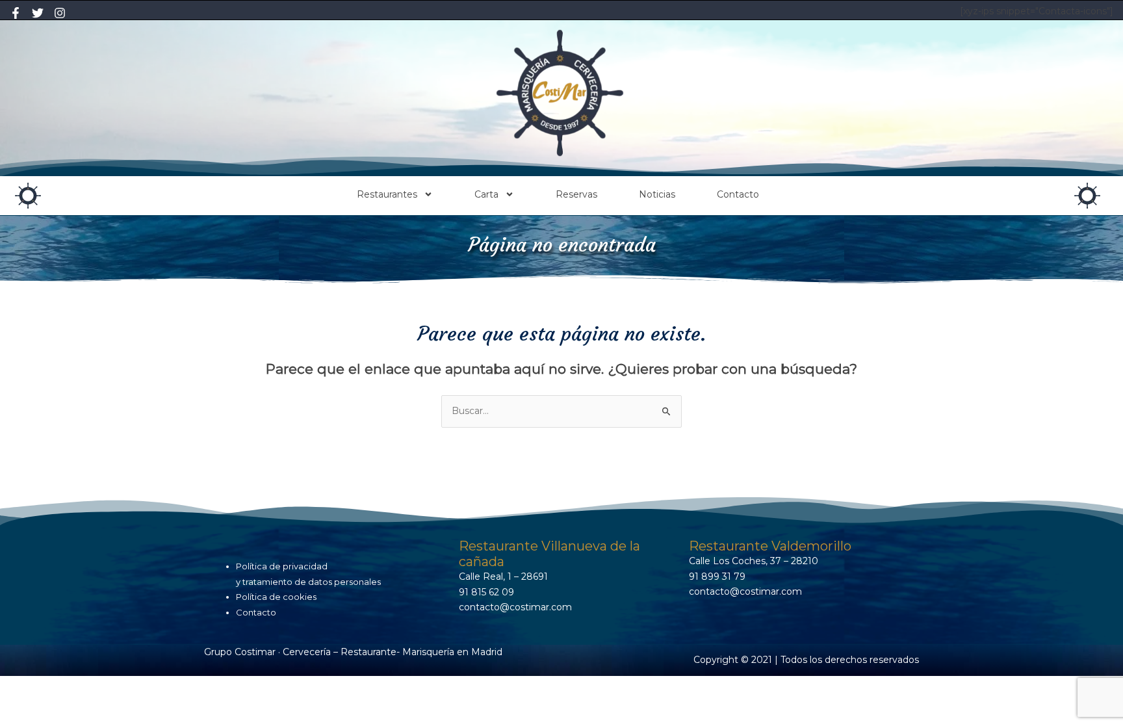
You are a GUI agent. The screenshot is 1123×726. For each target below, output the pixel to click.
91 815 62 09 (486, 592)
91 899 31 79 (717, 576)
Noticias (657, 194)
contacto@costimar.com (515, 607)
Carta (486, 194)
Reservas (576, 194)
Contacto (738, 194)
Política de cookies (276, 596)
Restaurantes (387, 194)
